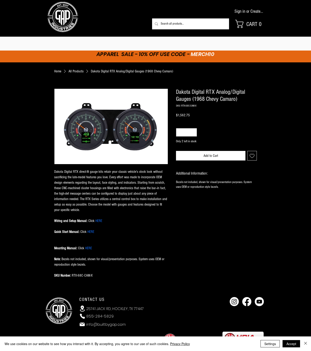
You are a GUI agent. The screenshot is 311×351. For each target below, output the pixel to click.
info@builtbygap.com (106, 324)
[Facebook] (246, 301)
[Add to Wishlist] (252, 155)
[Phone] (82, 316)
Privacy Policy (180, 343)
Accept (291, 343)
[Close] (305, 343)
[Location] (82, 308)
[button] (251, 24)
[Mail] (82, 324)
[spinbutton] (186, 132)
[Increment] (193, 132)
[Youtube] (259, 301)
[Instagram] (234, 301)
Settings (270, 343)
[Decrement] (179, 132)
